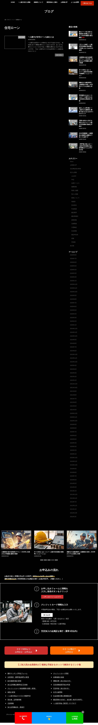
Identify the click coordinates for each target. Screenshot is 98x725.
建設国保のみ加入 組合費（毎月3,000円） (68, 699)
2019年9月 (73, 468)
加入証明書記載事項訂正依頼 (17, 684)
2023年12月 (73, 354)
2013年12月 (73, 494)
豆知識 (73, 242)
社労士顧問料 (57, 692)
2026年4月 (73, 269)
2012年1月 (73, 509)
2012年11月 (73, 505)
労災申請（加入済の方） (61, 688)
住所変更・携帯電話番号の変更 (18, 677)
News (71, 161)
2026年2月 (73, 277)
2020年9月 (73, 424)
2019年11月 (73, 461)
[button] (3, 546)
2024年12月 (73, 328)
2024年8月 (73, 343)
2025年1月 (73, 325)
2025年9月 (73, 295)
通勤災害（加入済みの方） (62, 681)
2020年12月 (73, 413)
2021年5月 (73, 406)
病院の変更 (11, 692)
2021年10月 (73, 387)
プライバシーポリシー (12, 714)
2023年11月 (73, 358)
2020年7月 (73, 432)
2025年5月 (73, 310)
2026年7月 (73, 258)
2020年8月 (73, 428)
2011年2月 (73, 516)
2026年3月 (73, 273)
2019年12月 (73, 457)
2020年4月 (73, 443)
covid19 (73, 176)
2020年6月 (73, 435)
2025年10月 (73, 291)
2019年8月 (73, 472)
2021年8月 (73, 395)
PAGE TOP (93, 701)
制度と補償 (74, 190)
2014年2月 (73, 487)
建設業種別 (74, 216)
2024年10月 (73, 336)
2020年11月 (73, 417)
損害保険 (74, 220)
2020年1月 (73, 454)
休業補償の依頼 (58, 677)
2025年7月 (73, 303)
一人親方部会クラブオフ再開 (17, 696)
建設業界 (74, 212)
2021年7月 (73, 398)
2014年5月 (73, 483)
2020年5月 (73, 439)
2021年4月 (73, 409)
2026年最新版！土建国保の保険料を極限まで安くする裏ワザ (86, 135)
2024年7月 (73, 347)
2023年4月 (73, 365)
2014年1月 (73, 490)
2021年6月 (73, 402)
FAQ (72, 179)
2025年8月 (73, 299)
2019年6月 (73, 479)
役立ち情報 (73, 172)
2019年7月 (73, 476)
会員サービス (75, 183)
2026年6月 (73, 262)
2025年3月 (73, 317)
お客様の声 (73, 165)
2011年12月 (73, 513)
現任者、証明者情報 (14, 699)
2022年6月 (73, 369)
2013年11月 (73, 498)
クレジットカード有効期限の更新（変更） (22, 688)
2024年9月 (73, 339)
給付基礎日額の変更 (14, 681)
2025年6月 (73, 306)
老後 (72, 238)
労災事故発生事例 (75, 168)
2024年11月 (73, 332)
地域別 (73, 201)
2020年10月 (73, 420)
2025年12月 (73, 284)
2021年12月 (73, 384)
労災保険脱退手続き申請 (61, 684)
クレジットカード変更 (61, 673)
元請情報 (11, 703)
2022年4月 (73, 373)
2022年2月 (73, 376)
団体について (75, 198)
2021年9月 (73, 391)
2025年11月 (73, 288)
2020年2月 (73, 450)
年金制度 (74, 209)
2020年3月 (73, 446)
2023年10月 (73, 361)
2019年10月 (73, 465)
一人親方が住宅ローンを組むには (41, 37)
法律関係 (74, 223)
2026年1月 (73, 280)
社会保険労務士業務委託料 (62, 696)
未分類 (72, 245)
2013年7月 (73, 502)
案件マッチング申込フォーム (17, 673)
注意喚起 (74, 227)
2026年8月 (73, 255)
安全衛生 (74, 205)
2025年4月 (73, 314)
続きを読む (59, 55)
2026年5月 (73, 266)
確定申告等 (74, 234)
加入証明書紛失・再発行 (16, 707)
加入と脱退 (74, 194)
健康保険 (74, 186)
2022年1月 (73, 380)
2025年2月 (73, 321)
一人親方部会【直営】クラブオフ (64, 703)
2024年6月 (73, 350)
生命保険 (74, 231)
